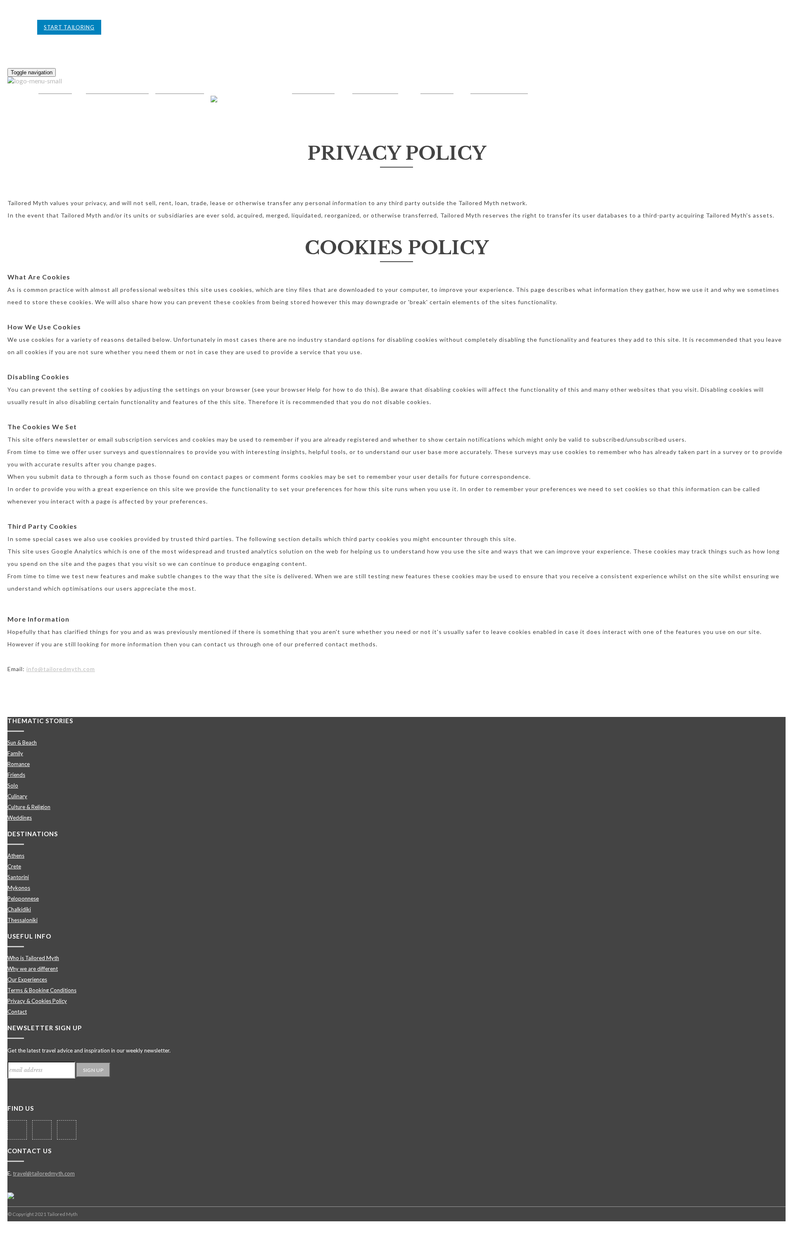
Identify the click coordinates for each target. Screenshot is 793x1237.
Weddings (19, 817)
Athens (15, 855)
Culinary (17, 796)
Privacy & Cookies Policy (37, 1001)
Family (15, 753)
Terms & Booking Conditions (41, 990)
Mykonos (18, 888)
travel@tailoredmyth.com (44, 1173)
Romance (18, 764)
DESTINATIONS (32, 833)
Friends (16, 774)
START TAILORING (69, 27)
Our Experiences (27, 979)
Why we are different (32, 968)
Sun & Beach (22, 742)
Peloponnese (23, 898)
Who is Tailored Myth (33, 958)
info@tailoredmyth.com (60, 668)
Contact (17, 1011)
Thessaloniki (22, 920)
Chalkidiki (19, 909)
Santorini (18, 877)
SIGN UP (93, 1070)
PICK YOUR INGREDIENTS (141, 27)
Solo (12, 785)
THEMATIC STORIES (40, 720)
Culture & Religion (28, 807)
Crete (14, 866)
